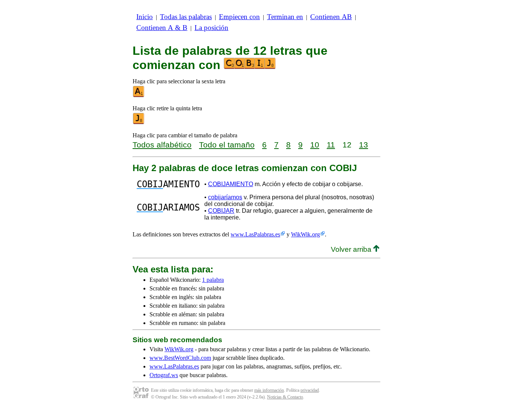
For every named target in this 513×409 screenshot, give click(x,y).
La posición (211, 28)
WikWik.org (305, 234)
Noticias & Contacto (285, 397)
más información (269, 390)
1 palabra (213, 280)
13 (363, 144)
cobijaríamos (225, 197)
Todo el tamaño (227, 144)
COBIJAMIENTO (230, 184)
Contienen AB (331, 17)
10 (314, 144)
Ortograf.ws (163, 375)
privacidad (309, 390)
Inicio (144, 17)
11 (331, 144)
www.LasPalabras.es (255, 234)
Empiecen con (239, 17)
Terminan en (285, 17)
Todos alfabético (162, 144)
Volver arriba (352, 249)
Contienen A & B (161, 28)
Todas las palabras (186, 17)
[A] (139, 95)
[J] (139, 122)
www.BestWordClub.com (180, 358)
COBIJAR (221, 211)
